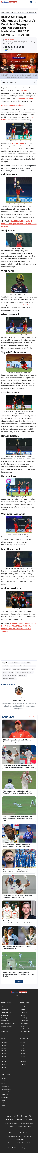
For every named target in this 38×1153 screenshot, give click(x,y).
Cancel (32, 20)
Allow (22, 20)
